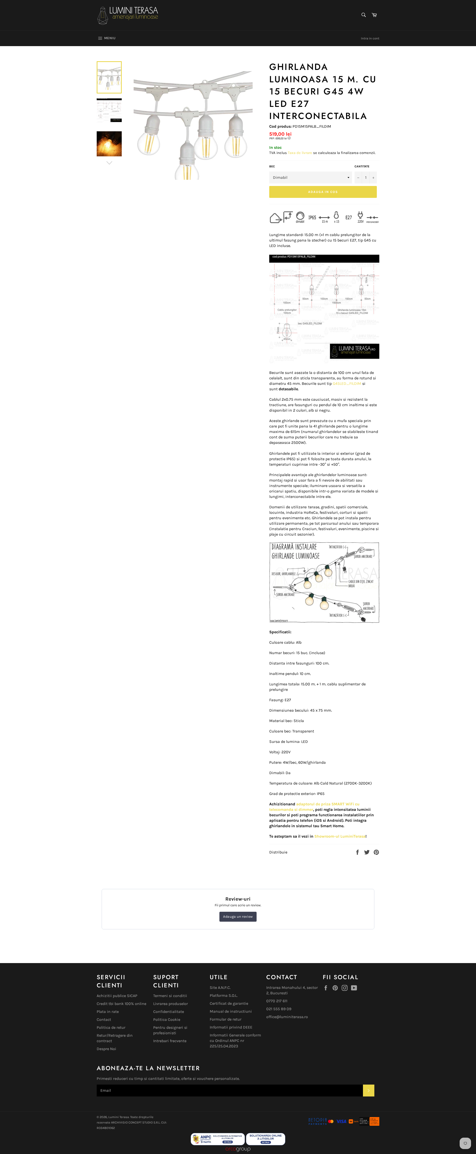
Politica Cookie (166, 1019)
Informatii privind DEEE (231, 1027)
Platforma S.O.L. (224, 995)
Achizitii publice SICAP (117, 995)
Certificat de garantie (229, 1003)
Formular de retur (225, 1019)
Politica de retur (111, 1027)
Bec (272, 166)
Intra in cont (370, 38)
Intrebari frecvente (169, 1040)
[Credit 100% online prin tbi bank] (363, 1124)
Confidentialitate (168, 1011)
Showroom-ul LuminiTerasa (339, 836)
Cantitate (362, 166)
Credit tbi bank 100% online (121, 1003)
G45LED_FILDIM (347, 383)
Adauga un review (238, 916)
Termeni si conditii (170, 995)
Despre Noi (106, 1048)
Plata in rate (108, 1011)
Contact (104, 1019)
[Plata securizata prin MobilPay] (327, 1124)
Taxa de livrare (300, 153)
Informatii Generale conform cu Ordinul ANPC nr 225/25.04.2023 (235, 1040)
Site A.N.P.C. (220, 987)
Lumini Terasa (118, 1117)
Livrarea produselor (170, 1003)
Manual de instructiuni (231, 1011)
